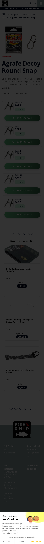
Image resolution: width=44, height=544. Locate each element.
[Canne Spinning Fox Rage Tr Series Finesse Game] (22, 318)
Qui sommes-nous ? (10, 452)
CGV (28, 456)
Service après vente (33, 452)
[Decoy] (7, 56)
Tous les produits (14, 14)
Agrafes (5, 17)
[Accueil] (3, 14)
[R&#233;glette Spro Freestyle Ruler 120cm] (22, 369)
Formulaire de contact (8, 500)
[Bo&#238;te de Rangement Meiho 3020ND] (22, 267)
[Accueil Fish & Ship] (5, 3)
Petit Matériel (29, 14)
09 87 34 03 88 (8, 493)
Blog (5, 449)
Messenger (7, 496)
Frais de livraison (32, 449)
